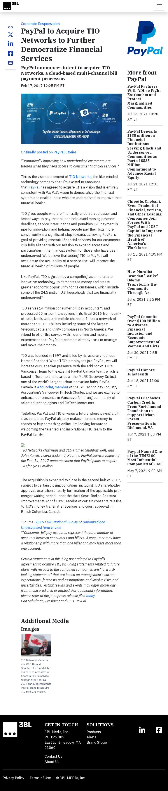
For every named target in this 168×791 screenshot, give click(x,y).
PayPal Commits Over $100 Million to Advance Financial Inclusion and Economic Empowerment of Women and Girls (143, 331)
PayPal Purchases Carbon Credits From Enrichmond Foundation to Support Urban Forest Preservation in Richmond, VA (144, 413)
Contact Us (53, 756)
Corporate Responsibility (40, 23)
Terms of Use (40, 778)
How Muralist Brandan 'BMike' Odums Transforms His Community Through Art (142, 282)
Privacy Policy (13, 778)
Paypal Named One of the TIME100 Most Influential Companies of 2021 (144, 457)
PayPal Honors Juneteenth (141, 372)
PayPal (34, 187)
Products (94, 732)
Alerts (91, 737)
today (90, 596)
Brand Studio (97, 742)
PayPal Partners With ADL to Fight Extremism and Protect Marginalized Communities (144, 97)
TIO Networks (80, 176)
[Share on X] (10, 34)
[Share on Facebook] (10, 53)
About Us (52, 761)
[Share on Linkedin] (10, 43)
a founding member (52, 387)
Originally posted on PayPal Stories (49, 152)
